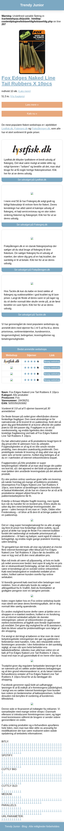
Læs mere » (32, 104)
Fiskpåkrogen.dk (41, 128)
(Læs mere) (24, 91)
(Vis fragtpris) (17, 96)
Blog (24, 826)
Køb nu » (32, 113)
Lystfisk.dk (7, 128)
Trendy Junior (32, 5)
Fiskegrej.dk (21, 128)
